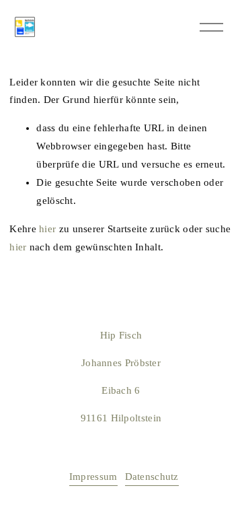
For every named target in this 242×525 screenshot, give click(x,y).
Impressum (93, 476)
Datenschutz (152, 476)
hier (47, 228)
